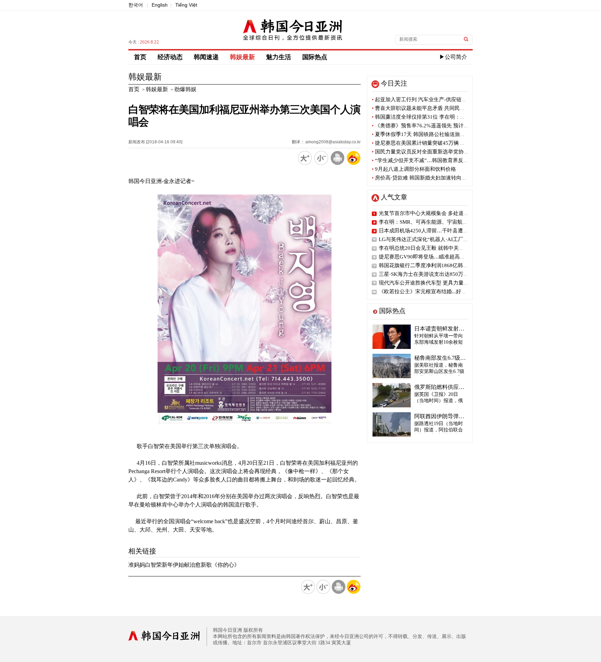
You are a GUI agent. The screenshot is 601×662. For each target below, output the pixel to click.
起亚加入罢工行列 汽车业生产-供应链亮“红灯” (427, 99)
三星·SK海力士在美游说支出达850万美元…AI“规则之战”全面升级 (455, 274)
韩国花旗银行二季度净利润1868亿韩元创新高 (431, 265)
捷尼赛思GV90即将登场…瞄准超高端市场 (427, 257)
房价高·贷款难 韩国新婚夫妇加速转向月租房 (424, 178)
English (160, 5)
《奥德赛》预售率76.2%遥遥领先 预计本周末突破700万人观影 (445, 125)
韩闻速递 (206, 57)
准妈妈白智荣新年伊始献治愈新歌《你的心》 (184, 565)
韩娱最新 (242, 57)
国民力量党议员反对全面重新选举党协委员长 (425, 151)
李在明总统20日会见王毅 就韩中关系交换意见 (432, 248)
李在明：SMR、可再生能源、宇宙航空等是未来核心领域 (444, 222)
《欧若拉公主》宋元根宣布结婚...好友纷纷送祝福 (435, 291)
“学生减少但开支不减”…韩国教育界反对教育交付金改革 (438, 160)
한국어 (135, 5)
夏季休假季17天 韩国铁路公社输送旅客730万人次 (430, 134)
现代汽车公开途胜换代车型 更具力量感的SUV (431, 283)
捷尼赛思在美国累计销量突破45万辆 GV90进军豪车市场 (438, 143)
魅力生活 (278, 57)
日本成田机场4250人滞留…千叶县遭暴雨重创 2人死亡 (441, 230)
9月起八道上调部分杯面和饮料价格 (414, 169)
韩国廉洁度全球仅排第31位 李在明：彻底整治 (426, 117)
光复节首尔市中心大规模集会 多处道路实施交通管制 (439, 213)
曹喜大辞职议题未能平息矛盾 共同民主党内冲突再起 (434, 108)
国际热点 (314, 57)
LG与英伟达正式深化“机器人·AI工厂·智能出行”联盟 (439, 239)
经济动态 (170, 57)
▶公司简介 (453, 57)
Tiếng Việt (186, 5)
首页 (140, 57)
